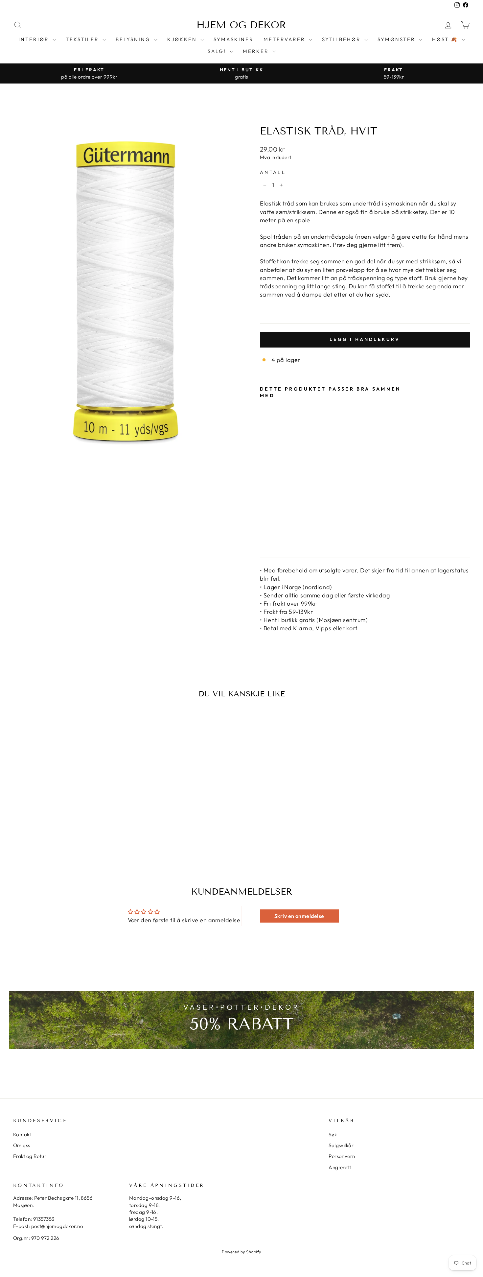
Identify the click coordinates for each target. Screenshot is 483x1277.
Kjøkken (183, 39)
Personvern (342, 1156)
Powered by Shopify (241, 1251)
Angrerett (340, 1167)
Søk (333, 1134)
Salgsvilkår (341, 1145)
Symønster (397, 39)
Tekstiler (83, 39)
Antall (273, 172)
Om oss (21, 1145)
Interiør (34, 39)
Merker (257, 51)
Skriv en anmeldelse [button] (299, 916)
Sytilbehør (342, 39)
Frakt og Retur (29, 1156)
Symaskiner (234, 39)
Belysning (134, 39)
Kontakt (22, 1134)
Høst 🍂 (446, 39)
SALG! (218, 51)
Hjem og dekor (241, 25)
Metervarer (285, 39)
